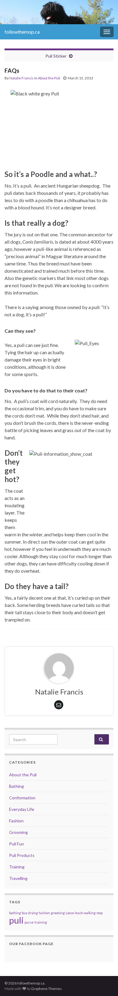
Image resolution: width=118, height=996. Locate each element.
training (40, 922)
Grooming (18, 832)
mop (100, 913)
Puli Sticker (56, 55)
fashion (44, 913)
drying (33, 913)
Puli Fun (16, 843)
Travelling (18, 878)
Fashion (16, 820)
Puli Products (21, 855)
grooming (58, 913)
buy (24, 913)
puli (16, 920)
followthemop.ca (22, 32)
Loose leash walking (81, 913)
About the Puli (49, 78)
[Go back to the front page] (59, 12)
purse (29, 922)
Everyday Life (21, 809)
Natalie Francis (21, 78)
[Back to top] (104, 982)
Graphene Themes (46, 988)
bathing (15, 913)
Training (17, 866)
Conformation (22, 797)
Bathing (16, 786)
